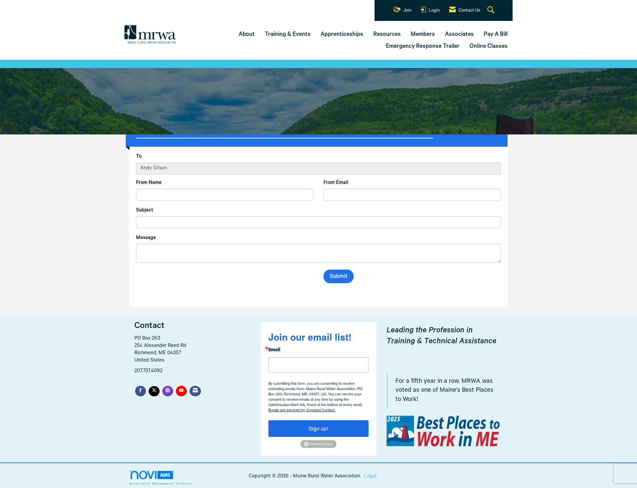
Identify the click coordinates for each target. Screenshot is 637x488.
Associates (459, 35)
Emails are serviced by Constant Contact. (301, 409)
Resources (387, 35)
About (247, 35)
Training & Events (288, 35)
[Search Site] (491, 10)
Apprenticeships (341, 35)
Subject (144, 210)
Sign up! (318, 428)
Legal (370, 476)
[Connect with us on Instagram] (168, 391)
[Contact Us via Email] (195, 391)
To (139, 157)
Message (146, 238)
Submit (338, 277)
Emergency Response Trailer (423, 46)
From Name (149, 183)
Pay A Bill (496, 35)
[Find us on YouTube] (181, 391)
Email (274, 350)
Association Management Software (160, 483)
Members (423, 35)
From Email (335, 183)
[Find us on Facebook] (140, 391)
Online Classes (488, 46)
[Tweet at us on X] (154, 391)
